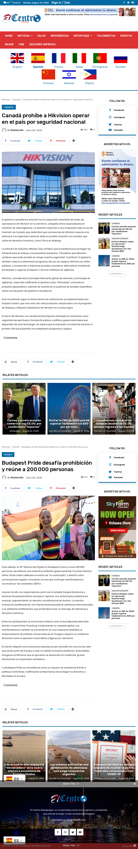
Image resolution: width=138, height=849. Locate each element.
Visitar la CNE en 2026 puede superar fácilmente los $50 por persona (123, 262)
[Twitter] (128, 3)
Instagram (119, 117)
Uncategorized (120, 239)
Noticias (6, 99)
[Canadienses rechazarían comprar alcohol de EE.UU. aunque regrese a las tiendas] (113, 409)
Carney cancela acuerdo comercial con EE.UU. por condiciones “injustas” (124, 230)
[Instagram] (110, 117)
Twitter (118, 125)
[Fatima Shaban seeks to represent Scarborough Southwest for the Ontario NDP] (104, 243)
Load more (116, 273)
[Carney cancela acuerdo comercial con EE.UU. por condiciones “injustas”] (104, 228)
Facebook (119, 110)
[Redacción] (5, 130)
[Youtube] (132, 3)
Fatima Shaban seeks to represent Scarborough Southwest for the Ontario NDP (123, 246)
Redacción (17, 130)
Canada (16, 99)
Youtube (118, 130)
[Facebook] (124, 3)
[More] (73, 140)
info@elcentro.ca (75, 820)
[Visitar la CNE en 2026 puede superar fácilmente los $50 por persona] (104, 260)
